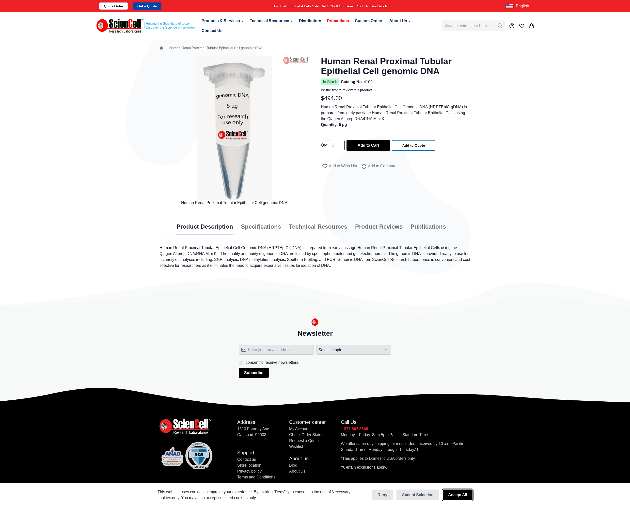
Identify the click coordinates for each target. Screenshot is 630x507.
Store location (249, 465)
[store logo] (145, 26)
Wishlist (296, 446)
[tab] (204, 227)
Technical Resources (318, 227)
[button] (520, 6)
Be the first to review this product (346, 90)
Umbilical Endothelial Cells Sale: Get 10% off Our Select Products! (185, 6)
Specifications (261, 227)
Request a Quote (304, 441)
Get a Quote (147, 6)
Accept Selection (418, 495)
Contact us (246, 459)
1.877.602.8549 (354, 429)
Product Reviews (379, 227)
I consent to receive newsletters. (271, 362)
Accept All (457, 495)
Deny (382, 495)
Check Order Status (306, 435)
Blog (293, 465)
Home (161, 48)
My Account (299, 429)
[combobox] (473, 25)
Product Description (204, 227)
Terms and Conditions (256, 477)
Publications (428, 227)
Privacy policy (249, 471)
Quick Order (113, 6)
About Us (297, 471)
